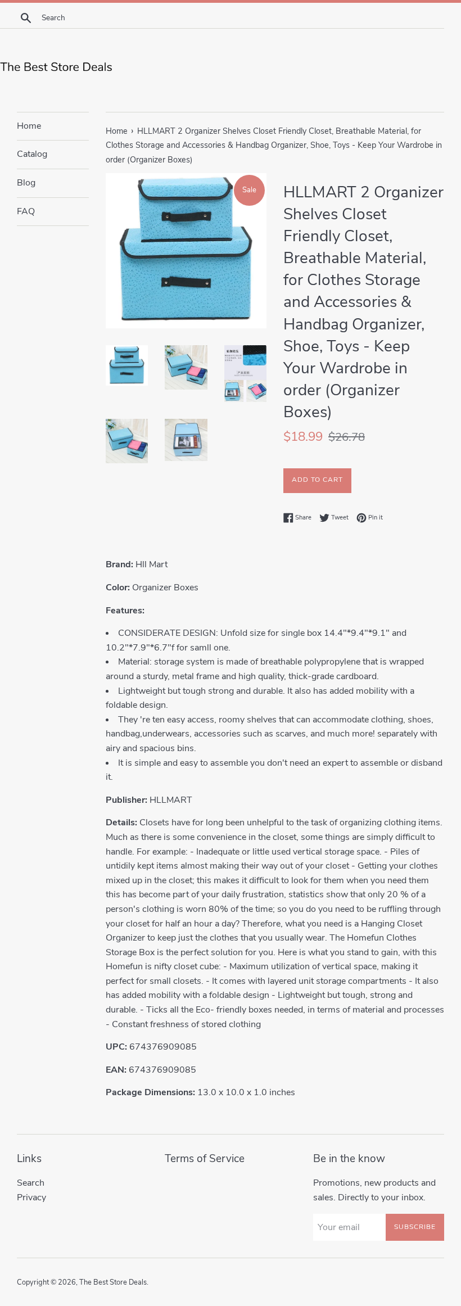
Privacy (31, 1197)
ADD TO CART (317, 479)
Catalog (32, 154)
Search (30, 1183)
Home (29, 126)
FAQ (26, 211)
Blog (26, 183)
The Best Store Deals (113, 1282)
